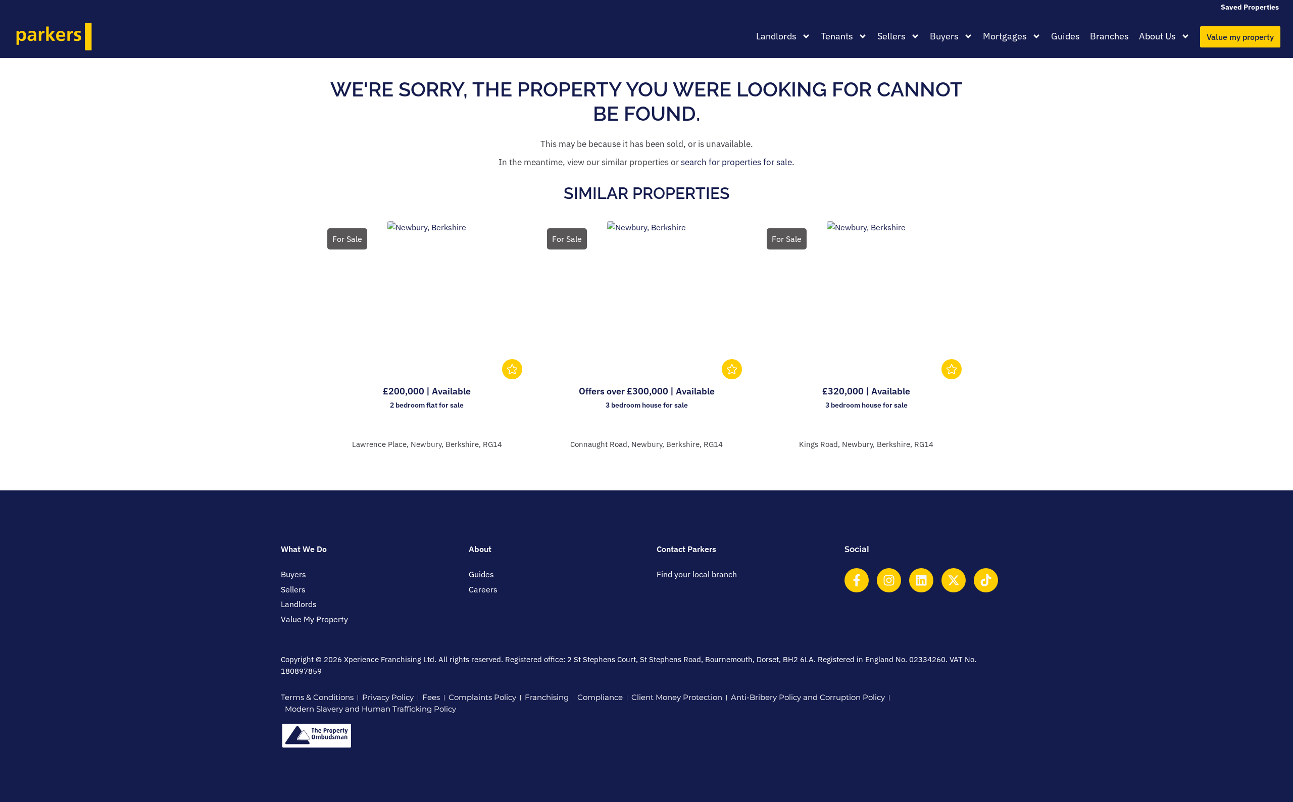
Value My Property (314, 619)
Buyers (944, 36)
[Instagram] (889, 580)
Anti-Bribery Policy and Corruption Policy (808, 697)
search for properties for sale (736, 162)
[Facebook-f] (856, 580)
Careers (483, 589)
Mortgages (1005, 36)
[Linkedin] (921, 580)
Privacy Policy (388, 697)
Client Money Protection (676, 697)
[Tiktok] (986, 580)
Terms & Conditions (317, 697)
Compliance (600, 697)
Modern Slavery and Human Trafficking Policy (370, 709)
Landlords (776, 36)
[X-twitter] (953, 580)
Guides (1065, 36)
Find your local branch (697, 574)
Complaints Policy (482, 697)
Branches (1109, 36)
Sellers (891, 36)
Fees (431, 697)
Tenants (837, 36)
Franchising (547, 697)
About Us (1157, 36)
